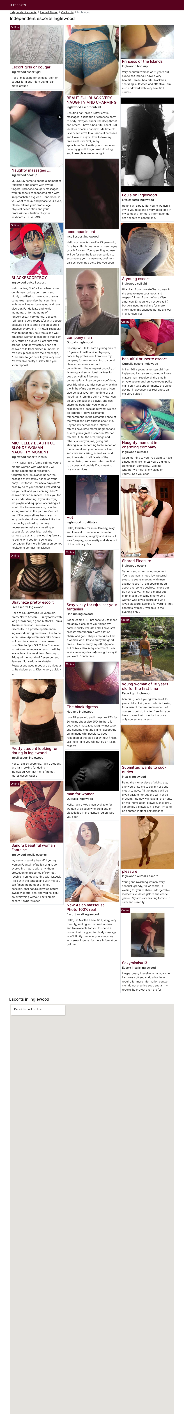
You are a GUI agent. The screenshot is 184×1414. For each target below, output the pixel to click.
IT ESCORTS (18, 5)
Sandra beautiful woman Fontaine (33, 847)
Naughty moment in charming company (139, 444)
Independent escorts (23, 12)
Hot (70, 517)
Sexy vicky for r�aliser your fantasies (92, 607)
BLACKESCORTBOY (29, 277)
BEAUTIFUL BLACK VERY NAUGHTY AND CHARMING (92, 100)
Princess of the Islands (142, 61)
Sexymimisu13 (134, 963)
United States (49, 12)
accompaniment (81, 231)
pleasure (129, 871)
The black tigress (82, 707)
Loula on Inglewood (139, 195)
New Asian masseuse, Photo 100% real (86, 907)
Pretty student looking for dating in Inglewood (35, 750)
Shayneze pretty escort (33, 602)
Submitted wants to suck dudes (144, 769)
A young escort (136, 278)
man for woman (81, 794)
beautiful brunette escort (144, 359)
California (67, 12)
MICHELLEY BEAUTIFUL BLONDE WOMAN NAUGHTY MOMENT (33, 447)
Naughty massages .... (31, 170)
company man (79, 337)
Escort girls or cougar (31, 67)
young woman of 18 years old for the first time (145, 686)
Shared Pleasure (136, 561)
